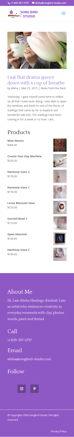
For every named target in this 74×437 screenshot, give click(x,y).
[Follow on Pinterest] (34, 389)
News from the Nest (53, 88)
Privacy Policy (59, 431)
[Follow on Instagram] (21, 389)
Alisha (14, 88)
